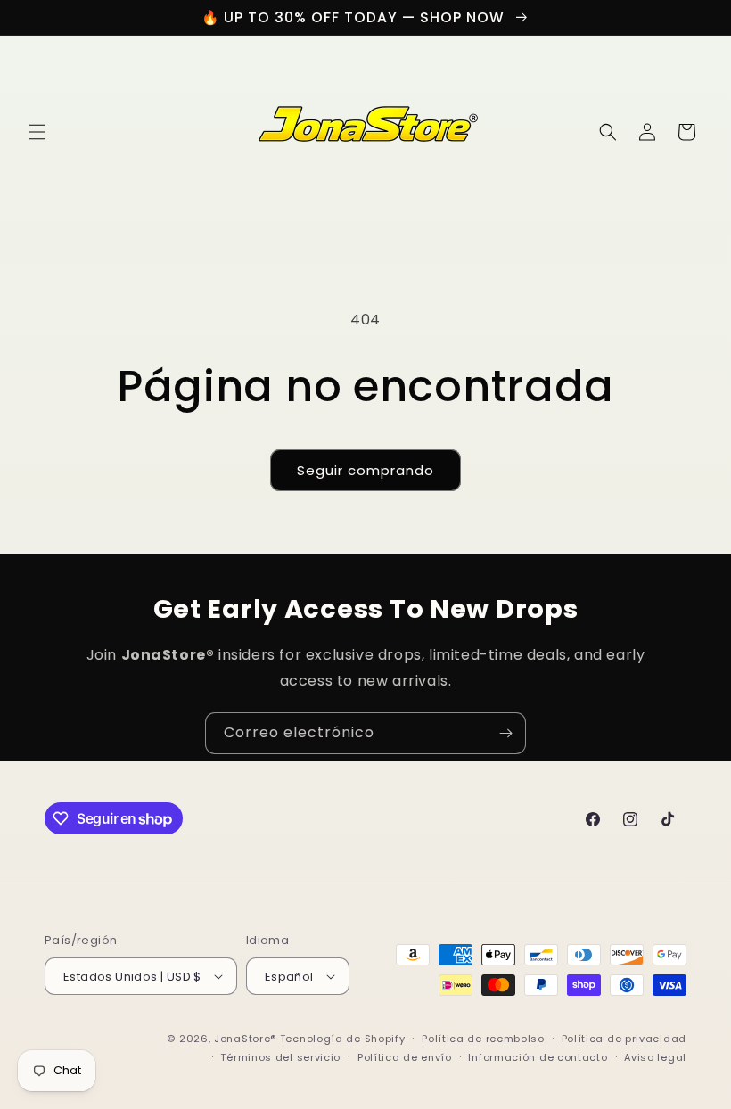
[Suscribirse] (505, 733)
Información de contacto (537, 1057)
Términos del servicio (280, 1057)
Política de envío (404, 1057)
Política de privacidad (624, 1038)
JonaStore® (245, 1038)
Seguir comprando (365, 470)
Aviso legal (655, 1057)
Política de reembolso (483, 1038)
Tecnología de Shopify (343, 1038)
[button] (37, 132)
